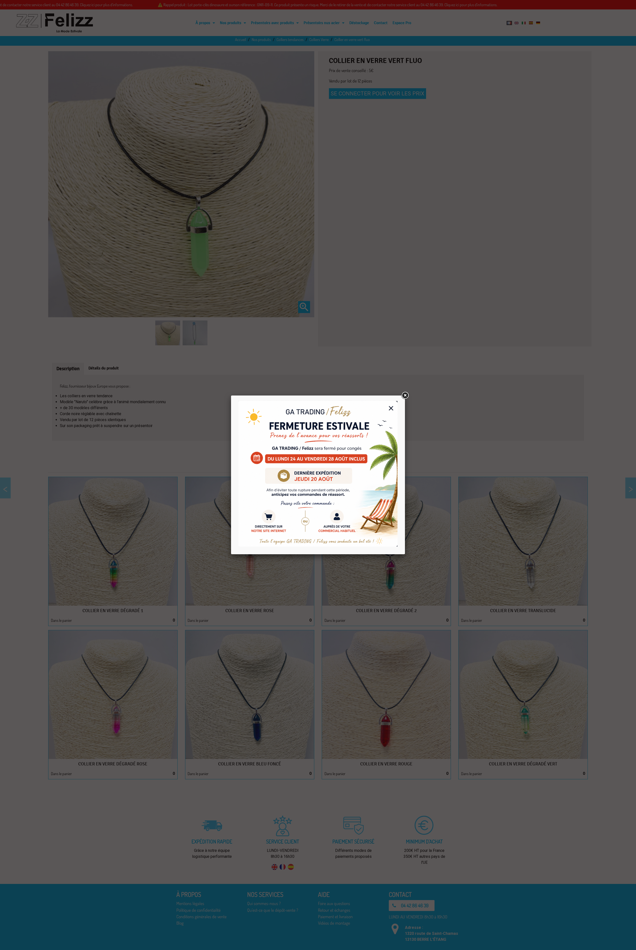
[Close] (404, 395)
